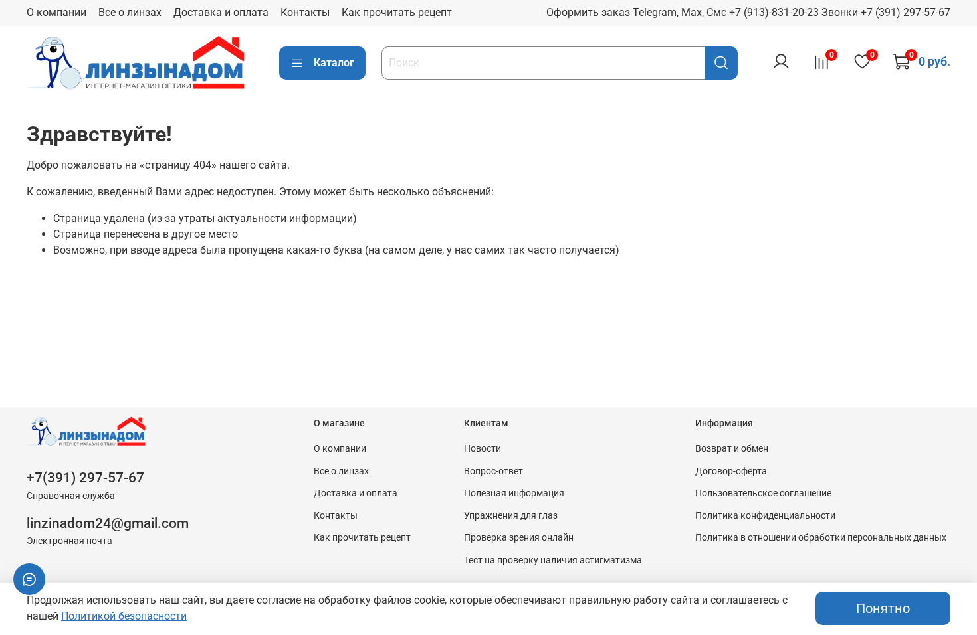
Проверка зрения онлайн (519, 537)
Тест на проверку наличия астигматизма (553, 560)
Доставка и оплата (221, 12)
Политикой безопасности (124, 616)
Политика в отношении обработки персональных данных (820, 537)
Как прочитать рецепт (397, 12)
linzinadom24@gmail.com (108, 523)
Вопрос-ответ (493, 471)
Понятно (883, 608)
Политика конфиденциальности (765, 515)
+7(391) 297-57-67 (85, 478)
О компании (56, 12)
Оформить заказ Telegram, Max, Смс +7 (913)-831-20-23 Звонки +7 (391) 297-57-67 (748, 12)
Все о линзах (130, 12)
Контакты (305, 12)
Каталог (334, 62)
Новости (482, 448)
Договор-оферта (731, 471)
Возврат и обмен (731, 448)
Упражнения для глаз (511, 515)
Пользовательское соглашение (763, 493)
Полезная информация (514, 493)
